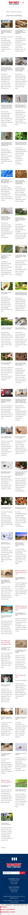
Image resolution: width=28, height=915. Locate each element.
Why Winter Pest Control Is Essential (5, 543)
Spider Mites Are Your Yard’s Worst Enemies (20, 790)
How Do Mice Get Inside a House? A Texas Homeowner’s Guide (6, 581)
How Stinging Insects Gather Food (6, 293)
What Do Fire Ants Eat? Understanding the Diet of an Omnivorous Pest (21, 293)
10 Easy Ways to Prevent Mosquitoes (6, 824)
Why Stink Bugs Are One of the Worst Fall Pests (20, 614)
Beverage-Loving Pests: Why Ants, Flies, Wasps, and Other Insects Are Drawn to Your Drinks (6, 106)
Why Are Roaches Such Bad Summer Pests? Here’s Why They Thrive (21, 106)
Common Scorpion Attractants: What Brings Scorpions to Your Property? (20, 69)
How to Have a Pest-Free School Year (6, 685)
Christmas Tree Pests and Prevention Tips (6, 508)
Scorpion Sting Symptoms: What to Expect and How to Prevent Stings (6, 218)
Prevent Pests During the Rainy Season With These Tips (20, 256)
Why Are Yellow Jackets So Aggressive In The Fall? (6, 616)
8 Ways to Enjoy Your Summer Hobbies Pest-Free (6, 718)
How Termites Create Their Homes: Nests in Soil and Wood (20, 364)
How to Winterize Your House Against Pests (6, 437)
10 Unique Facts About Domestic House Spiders (20, 651)
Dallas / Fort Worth (8, 909)
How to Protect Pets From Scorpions (20, 437)
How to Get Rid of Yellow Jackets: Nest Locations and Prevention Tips (20, 182)
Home (8, 12)
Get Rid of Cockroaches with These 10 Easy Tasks (21, 718)
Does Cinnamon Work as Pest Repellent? (6, 363)
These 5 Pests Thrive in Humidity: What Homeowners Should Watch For (21, 32)
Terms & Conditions (7, 900)
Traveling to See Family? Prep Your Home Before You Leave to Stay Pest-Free (21, 473)
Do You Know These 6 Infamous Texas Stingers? (6, 754)
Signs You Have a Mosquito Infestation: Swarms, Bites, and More (20, 219)
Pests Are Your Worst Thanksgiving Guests (20, 508)
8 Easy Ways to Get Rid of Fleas (20, 754)
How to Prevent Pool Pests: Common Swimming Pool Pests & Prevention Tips (7, 181)
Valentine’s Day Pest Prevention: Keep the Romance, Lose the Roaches (6, 401)
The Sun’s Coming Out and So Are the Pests (6, 328)
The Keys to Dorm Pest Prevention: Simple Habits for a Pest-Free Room (6, 32)
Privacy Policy (16, 900)
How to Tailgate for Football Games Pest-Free (20, 578)
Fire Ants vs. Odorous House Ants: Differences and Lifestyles (6, 256)
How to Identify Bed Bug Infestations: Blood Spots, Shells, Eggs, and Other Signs (6, 69)
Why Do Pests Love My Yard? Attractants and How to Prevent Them (20, 143)
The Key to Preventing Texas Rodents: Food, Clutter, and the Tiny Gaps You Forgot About (21, 401)
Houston (4, 907)
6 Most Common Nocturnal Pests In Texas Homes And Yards (19, 544)
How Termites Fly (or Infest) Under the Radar (21, 328)
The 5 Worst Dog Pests (20, 680)
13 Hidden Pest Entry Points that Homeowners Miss (6, 648)
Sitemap (22, 900)
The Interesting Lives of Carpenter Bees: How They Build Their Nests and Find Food (7, 144)
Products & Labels (14, 902)
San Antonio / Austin (8, 912)
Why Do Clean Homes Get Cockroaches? (6, 472)
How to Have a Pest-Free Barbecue (6, 786)
